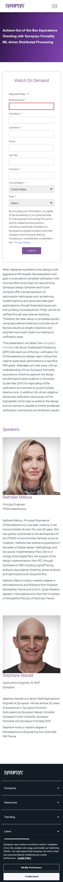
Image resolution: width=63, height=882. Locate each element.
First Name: (15, 114)
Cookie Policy (24, 858)
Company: (14, 169)
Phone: (12, 141)
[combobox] (31, 175)
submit (31, 250)
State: (12, 196)
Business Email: (17, 100)
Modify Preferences (31, 867)
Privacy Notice (22, 242)
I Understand (31, 876)
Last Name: (15, 127)
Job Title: (13, 155)
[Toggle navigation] (54, 6)
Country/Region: (17, 183)
